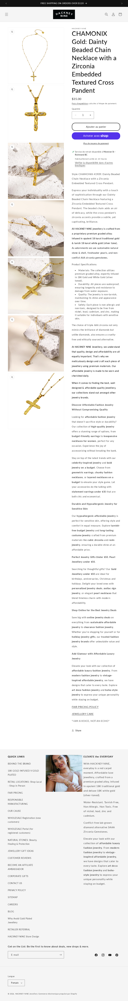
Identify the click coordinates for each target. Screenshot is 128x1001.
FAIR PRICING (15, 792)
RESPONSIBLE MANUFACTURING (18, 801)
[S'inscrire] (60, 954)
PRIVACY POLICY (17, 890)
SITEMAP (12, 897)
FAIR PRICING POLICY (85, 706)
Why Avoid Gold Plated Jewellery (20, 920)
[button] (6, 14)
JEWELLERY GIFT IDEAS (21, 851)
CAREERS (13, 904)
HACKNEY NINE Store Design (23, 936)
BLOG (11, 911)
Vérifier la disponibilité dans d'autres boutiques (94, 164)
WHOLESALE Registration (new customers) (24, 820)
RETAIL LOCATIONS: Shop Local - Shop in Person (25, 783)
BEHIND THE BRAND (19, 763)
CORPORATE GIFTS (18, 876)
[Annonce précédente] (6, 3)
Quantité (76, 109)
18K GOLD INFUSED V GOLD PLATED (23, 772)
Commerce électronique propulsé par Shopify (57, 994)
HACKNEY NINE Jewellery (26, 994)
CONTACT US (15, 883)
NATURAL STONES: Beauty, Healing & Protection (22, 842)
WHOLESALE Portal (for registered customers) (20, 831)
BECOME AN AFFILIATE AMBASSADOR (20, 867)
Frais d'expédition (80, 103)
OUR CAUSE (14, 811)
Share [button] (78, 730)
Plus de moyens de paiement (96, 143)
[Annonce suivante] (121, 3)
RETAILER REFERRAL (19, 929)
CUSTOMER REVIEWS (19, 858)
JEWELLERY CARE (83, 713)
